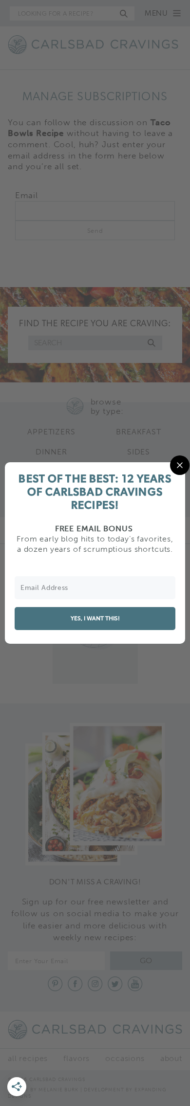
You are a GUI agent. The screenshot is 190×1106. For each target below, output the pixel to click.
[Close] (180, 465)
